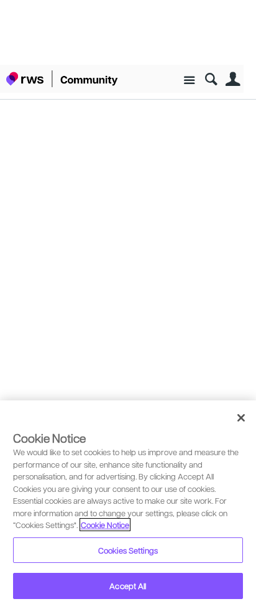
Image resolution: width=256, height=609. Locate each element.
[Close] (241, 418)
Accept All (127, 585)
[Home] (62, 78)
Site (189, 81)
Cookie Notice (105, 524)
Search (211, 79)
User (233, 79)
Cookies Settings (128, 550)
